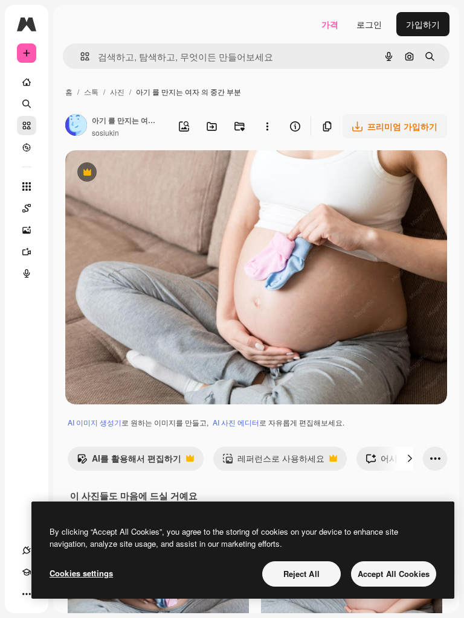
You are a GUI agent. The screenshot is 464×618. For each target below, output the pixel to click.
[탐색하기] (26, 147)
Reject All (301, 573)
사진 (117, 91)
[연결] (26, 550)
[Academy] (26, 572)
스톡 (91, 91)
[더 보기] (26, 594)
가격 (329, 24)
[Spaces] (26, 208)
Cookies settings (81, 573)
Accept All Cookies (394, 573)
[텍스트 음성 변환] (26, 273)
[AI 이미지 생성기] (26, 230)
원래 (135, 173)
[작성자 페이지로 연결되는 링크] (76, 126)
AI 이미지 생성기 (94, 422)
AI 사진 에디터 (236, 422)
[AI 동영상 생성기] (26, 251)
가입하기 (423, 24)
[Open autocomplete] (80, 56)
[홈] (26, 82)
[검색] (26, 103)
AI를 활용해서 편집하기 (129, 461)
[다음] (409, 459)
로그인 (369, 24)
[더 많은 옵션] (267, 126)
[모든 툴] (26, 186)
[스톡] (26, 125)
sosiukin (105, 132)
